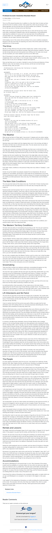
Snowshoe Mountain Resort (13, 492)
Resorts (17, 10)
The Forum (26, 10)
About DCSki (44, 10)
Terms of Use (39, 529)
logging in (33, 516)
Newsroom (7, 10)
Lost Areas (35, 10)
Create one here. (33, 519)
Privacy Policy (34, 529)
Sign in (4, 4)
